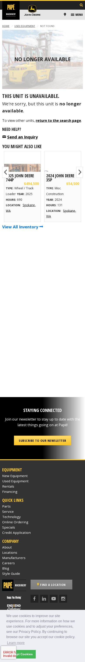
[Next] (79, 172)
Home (5, 26)
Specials (8, 527)
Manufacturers (14, 558)
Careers (8, 563)
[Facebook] (34, 599)
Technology (11, 517)
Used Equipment (24, 26)
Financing (9, 491)
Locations (9, 552)
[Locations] (65, 14)
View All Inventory (20, 226)
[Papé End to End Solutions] (14, 607)
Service (8, 511)
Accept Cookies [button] (21, 654)
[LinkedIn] (44, 599)
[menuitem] (65, 14)
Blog (5, 568)
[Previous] (5, 172)
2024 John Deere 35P (60, 178)
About (7, 547)
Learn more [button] (16, 643)
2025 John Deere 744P (20, 178)
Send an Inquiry (22, 137)
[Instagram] (63, 599)
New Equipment (15, 476)
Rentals (8, 486)
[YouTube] (54, 599)
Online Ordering (15, 522)
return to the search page (58, 120)
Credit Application (16, 532)
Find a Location (52, 584)
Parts (6, 506)
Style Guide (11, 573)
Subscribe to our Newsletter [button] (42, 440)
